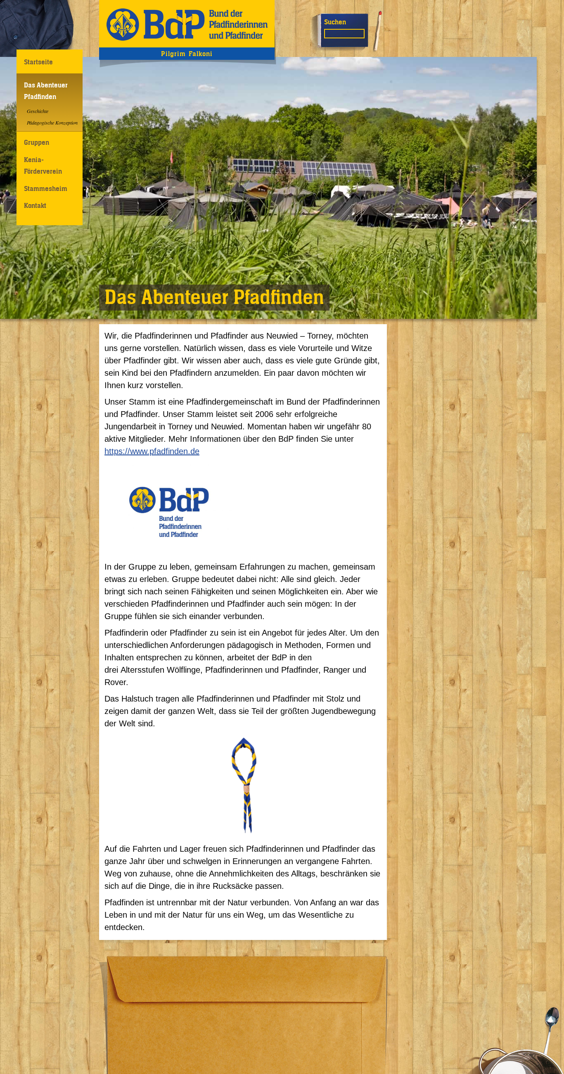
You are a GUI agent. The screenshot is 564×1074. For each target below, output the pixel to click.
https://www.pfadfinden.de (151, 451)
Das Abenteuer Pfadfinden (46, 90)
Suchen (335, 22)
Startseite (38, 62)
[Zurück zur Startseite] (187, 23)
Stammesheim (45, 188)
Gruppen (36, 142)
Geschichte (37, 111)
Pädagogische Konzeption (52, 122)
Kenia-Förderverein (43, 165)
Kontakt (35, 205)
